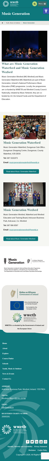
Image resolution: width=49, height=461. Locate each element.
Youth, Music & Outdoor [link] (13, 23)
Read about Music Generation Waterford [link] (21, 171)
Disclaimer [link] (32, 450)
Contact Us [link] (6, 378)
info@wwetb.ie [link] (8, 407)
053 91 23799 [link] (20, 398)
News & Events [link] (8, 373)
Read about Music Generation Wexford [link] (20, 239)
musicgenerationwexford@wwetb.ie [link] (23, 230)
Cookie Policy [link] (42, 450)
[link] (46, 11)
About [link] (4, 348)
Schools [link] (5, 363)
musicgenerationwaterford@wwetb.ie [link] (24, 162)
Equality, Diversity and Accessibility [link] (20, 446)
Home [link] (4, 343)
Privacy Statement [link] (40, 446)
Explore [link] (5, 353)
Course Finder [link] (8, 358)
